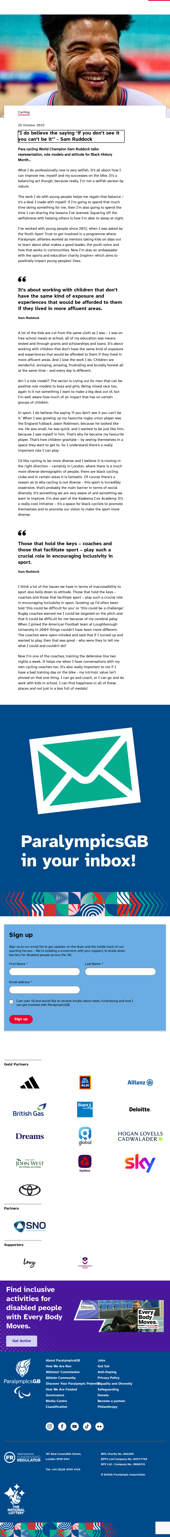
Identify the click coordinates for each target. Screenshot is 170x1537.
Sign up (21, 1019)
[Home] (36, 7)
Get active (21, 1341)
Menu (159, 7)
